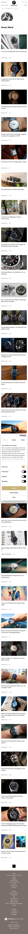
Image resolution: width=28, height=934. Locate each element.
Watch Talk (14, 900)
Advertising (14, 880)
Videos (14, 884)
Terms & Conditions (14, 926)
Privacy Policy (14, 928)
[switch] (24, 471)
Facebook (14, 911)
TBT (14, 896)
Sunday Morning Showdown (14, 903)
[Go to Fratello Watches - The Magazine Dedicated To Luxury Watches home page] (14, 1)
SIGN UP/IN (4, 2)
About (14, 877)
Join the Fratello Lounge (14, 875)
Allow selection (14, 492)
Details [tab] (14, 440)
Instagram (14, 913)
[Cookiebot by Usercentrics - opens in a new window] (19, 436)
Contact (14, 887)
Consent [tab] (5, 440)
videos (25, 5)
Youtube (14, 914)
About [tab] (23, 440)
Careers (14, 879)
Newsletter (14, 885)
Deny (14, 497)
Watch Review (14, 902)
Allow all (14, 488)
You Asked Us (14, 898)
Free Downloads (14, 882)
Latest (14, 905)
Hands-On (14, 895)
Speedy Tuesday (14, 893)
